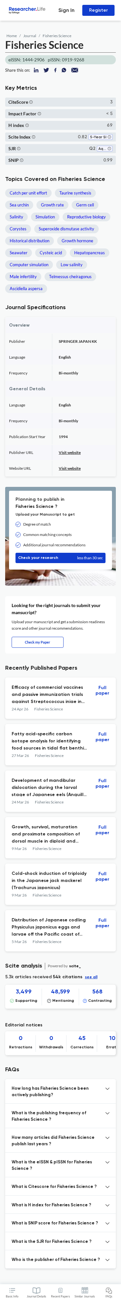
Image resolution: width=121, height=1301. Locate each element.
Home (11, 35)
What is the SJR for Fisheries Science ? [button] (52, 1242)
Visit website (70, 452)
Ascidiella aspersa (26, 288)
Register (98, 10)
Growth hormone (77, 240)
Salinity (16, 216)
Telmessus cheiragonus (70, 276)
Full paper (102, 691)
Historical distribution (29, 240)
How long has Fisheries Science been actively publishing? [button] (50, 1091)
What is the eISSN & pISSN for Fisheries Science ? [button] (52, 1165)
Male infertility (23, 276)
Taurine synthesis (75, 192)
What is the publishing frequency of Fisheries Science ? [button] (49, 1116)
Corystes (18, 228)
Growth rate (52, 204)
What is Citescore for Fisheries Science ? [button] (54, 1187)
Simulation (45, 216)
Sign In (66, 10)
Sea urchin (19, 204)
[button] (31, 102)
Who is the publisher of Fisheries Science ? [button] (56, 1260)
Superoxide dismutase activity (66, 228)
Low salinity (72, 264)
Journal (29, 35)
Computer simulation (29, 264)
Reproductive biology (86, 216)
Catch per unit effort (28, 192)
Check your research (60, 557)
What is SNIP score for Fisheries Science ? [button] (55, 1223)
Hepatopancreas (89, 252)
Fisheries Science (57, 35)
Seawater (18, 252)
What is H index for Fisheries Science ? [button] (51, 1205)
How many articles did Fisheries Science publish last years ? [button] (53, 1141)
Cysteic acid (51, 252)
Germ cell (85, 204)
